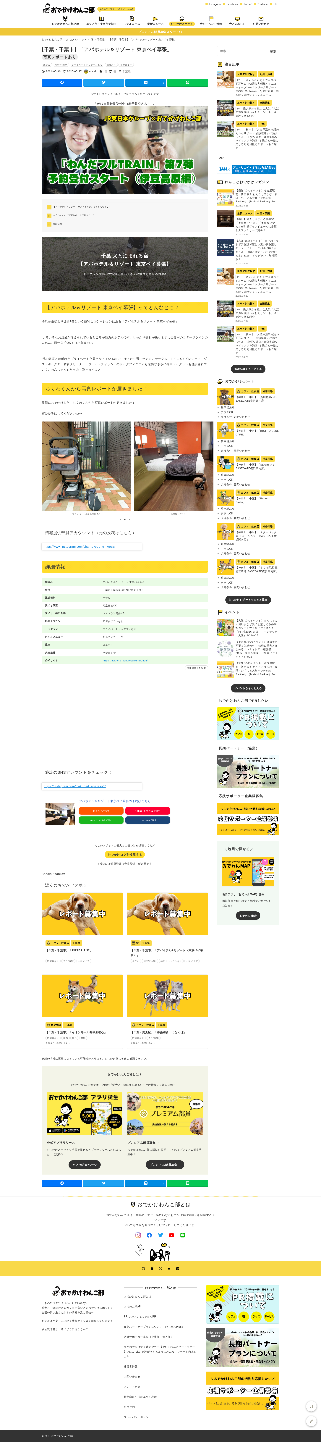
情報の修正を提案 (196, 667)
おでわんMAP (248, 915)
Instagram (215, 4)
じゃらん (98, 810)
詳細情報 (57, 223)
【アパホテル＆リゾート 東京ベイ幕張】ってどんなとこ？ (82, 206)
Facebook (232, 4)
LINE (276, 4)
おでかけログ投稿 (311, 1421)
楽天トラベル (98, 820)
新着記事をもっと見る (248, 368)
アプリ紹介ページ (84, 1164)
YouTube (262, 4)
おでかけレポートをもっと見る (248, 599)
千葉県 (126, 71)
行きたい (311, 1406)
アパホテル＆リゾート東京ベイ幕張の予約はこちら (115, 801)
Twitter (248, 4)
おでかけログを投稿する (125, 854)
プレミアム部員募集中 (165, 1164)
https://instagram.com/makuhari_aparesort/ (75, 786)
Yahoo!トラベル (144, 810)
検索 (273, 51)
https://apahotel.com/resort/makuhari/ (125, 660)
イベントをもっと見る (248, 688)
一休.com (144, 820)
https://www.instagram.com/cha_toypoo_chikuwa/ (79, 546)
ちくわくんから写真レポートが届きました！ (75, 215)
